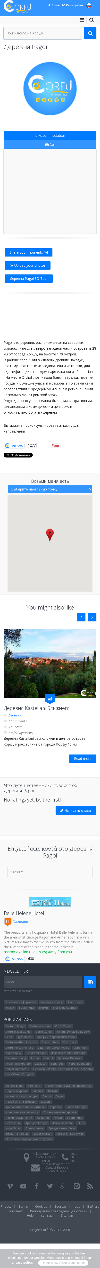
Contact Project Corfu (56, 1164)
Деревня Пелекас (69, 1058)
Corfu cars (69, 1042)
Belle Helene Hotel (24, 913)
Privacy (6, 1206)
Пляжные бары (62, 1123)
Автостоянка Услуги (70, 1133)
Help (30, 1215)
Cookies (41, 1206)
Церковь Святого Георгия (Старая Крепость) (62, 1069)
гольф (58, 1117)
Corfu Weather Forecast (21, 1042)
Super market (42, 1133)
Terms (23, 1206)
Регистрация (74, 5)
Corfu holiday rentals (19, 1047)
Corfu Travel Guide (18, 1031)
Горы (59, 1096)
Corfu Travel (63, 1026)
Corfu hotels (50, 1042)
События (43, 1117)
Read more (83, 758)
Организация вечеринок (59, 1112)
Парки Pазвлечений (19, 1117)
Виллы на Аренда (64, 1007)
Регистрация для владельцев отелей (58, 1211)
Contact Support (56, 1167)
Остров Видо (14, 1085)
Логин (55, 5)
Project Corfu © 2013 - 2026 (50, 1230)
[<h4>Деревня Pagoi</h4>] (50, 88)
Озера (46, 1096)
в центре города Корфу (53, 1047)
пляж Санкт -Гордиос (19, 1074)
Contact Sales (56, 1171)
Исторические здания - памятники (69, 1085)
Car (52, 144)
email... (11, 982)
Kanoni (48, 1058)
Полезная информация (21, 1002)
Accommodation (51, 135)
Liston (35, 1058)
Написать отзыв (77, 810)
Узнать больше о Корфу (73, 1031)
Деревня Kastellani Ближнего (37, 708)
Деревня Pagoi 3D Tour (29, 278)
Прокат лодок (34, 1128)
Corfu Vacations (40, 1026)
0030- (74, 1154)
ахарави (40, 1063)
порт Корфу (13, 1053)
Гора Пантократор (18, 1063)
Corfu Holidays (15, 1026)
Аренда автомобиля (62, 1128)
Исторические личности (22, 1112)
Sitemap (67, 1215)
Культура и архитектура (21, 1096)
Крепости (34, 1085)
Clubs (80, 1123)
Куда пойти (24, 1037)
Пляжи (43, 1007)
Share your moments (27, 252)
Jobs (77, 1206)
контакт (47, 1215)
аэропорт (80, 1047)
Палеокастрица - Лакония (68, 1053)
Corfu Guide (44, 1031)
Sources (60, 1206)
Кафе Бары (13, 1128)
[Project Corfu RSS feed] (90, 1186)
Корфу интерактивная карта (56, 1037)
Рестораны (75, 1002)
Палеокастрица (16, 1058)
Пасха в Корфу (76, 1107)
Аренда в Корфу (52, 1002)
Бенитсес (57, 1063)
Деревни (14, 715)
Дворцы (38, 1091)
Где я (9, 1037)
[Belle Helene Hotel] (50, 902)
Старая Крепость (17, 1069)
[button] (50, 535)
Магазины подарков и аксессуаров (29, 1139)
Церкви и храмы (16, 1091)
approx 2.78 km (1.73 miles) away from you (38, 951)
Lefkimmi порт (36, 1053)
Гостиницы (20, 921)
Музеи (10, 1007)
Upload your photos (29, 265)
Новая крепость (79, 1063)
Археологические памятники (25, 1107)
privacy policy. (22, 1262)
